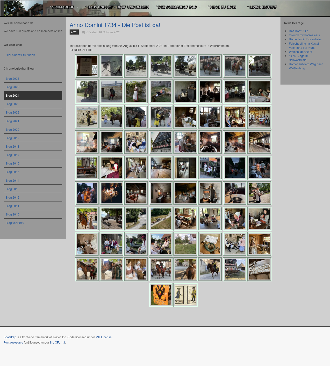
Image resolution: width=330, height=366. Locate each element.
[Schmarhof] (23, 7)
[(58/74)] (112, 244)
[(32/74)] (259, 142)
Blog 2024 (12, 95)
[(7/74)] (235, 66)
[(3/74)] (136, 66)
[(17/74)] (87, 117)
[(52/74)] (161, 219)
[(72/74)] (259, 269)
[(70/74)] (210, 269)
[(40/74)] (259, 168)
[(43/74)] (136, 193)
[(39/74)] (235, 168)
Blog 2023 (12, 104)
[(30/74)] (210, 142)
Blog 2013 (12, 189)
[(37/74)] (185, 168)
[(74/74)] (185, 295)
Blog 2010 (12, 214)
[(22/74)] (210, 117)
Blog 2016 (12, 163)
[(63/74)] (235, 244)
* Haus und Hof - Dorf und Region (117, 7)
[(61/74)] (185, 244)
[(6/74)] (210, 66)
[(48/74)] (259, 193)
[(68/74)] (161, 269)
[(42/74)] (112, 193)
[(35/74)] (136, 168)
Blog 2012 (12, 197)
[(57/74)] (87, 244)
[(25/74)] (87, 142)
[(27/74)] (136, 142)
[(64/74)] (259, 244)
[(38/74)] (210, 168)
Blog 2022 (12, 112)
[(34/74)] (112, 168)
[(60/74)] (161, 244)
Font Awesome (13, 342)
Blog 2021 (12, 121)
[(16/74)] (259, 91)
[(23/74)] (235, 117)
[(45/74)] (185, 193)
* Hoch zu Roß (222, 7)
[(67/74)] (136, 269)
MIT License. (104, 337)
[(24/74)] (259, 117)
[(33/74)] (87, 168)
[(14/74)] (210, 91)
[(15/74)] (235, 91)
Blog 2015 (12, 172)
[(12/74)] (161, 91)
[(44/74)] (161, 193)
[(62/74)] (210, 244)
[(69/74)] (185, 269)
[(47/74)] (235, 193)
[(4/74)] (161, 66)
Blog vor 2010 (15, 223)
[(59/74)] (136, 244)
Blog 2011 (12, 206)
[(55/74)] (235, 219)
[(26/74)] (112, 142)
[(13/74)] (185, 91)
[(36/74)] (161, 168)
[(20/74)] (161, 117)
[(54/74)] (210, 219)
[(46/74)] (210, 193)
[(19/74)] (136, 117)
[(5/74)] (185, 66)
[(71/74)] (235, 269)
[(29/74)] (185, 142)
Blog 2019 (12, 138)
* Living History (262, 7)
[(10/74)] (112, 91)
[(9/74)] (87, 91)
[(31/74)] (235, 142)
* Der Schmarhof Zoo (177, 7)
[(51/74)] (136, 219)
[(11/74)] (136, 91)
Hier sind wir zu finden (20, 55)
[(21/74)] (185, 117)
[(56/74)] (259, 219)
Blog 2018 (12, 146)
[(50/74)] (112, 219)
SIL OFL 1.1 (57, 342)
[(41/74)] (87, 193)
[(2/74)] (112, 66)
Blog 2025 (12, 87)
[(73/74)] (161, 295)
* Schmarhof (62, 7)
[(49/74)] (87, 219)
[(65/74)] (87, 269)
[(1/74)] (87, 66)
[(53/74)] (185, 219)
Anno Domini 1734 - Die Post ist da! (115, 24)
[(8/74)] (259, 66)
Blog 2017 (12, 155)
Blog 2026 (12, 78)
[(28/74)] (161, 142)
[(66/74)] (112, 269)
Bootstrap (10, 337)
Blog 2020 (12, 129)
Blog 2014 (12, 180)
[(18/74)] (112, 117)
